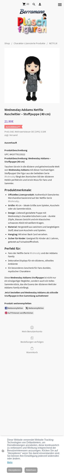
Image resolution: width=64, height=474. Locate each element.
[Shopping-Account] (40, 4)
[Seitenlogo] (32, 23)
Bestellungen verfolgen (32, 341)
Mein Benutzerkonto (32, 331)
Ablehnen (31, 470)
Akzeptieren (14, 470)
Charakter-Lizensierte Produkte (29, 43)
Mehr (10, 462)
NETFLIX (53, 43)
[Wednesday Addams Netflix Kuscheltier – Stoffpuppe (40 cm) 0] (32, 75)
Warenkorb (32, 352)
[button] (34, 4)
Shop (7, 43)
